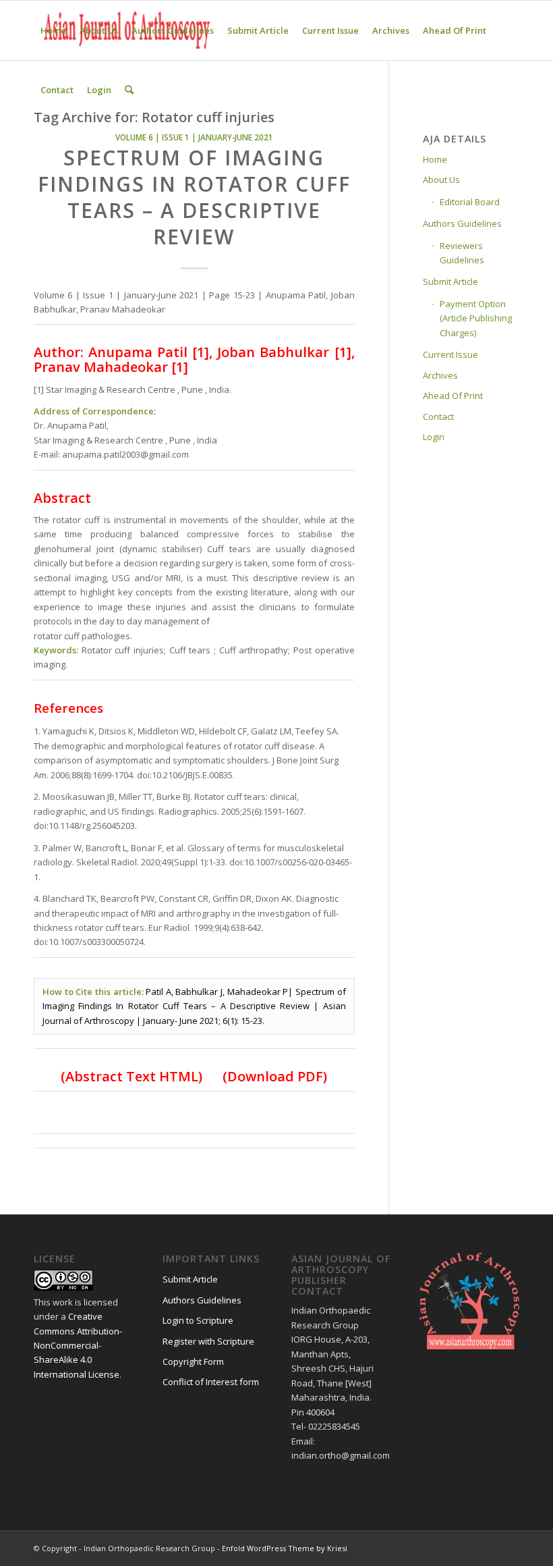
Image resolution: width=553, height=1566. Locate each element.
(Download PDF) (273, 1076)
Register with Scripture (208, 1341)
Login (433, 437)
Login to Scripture (198, 1320)
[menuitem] (53, 30)
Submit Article (450, 281)
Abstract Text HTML (131, 1076)
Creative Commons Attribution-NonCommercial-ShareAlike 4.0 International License (78, 1345)
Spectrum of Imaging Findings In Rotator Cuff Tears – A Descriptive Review (194, 197)
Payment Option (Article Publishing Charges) (476, 318)
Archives (440, 375)
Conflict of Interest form (211, 1382)
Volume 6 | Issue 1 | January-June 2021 (194, 137)
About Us (441, 179)
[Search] (129, 89)
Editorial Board (470, 202)
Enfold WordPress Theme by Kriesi (284, 1548)
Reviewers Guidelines (462, 253)
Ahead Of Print (453, 395)
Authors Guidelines (462, 223)
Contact (438, 416)
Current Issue (450, 354)
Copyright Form (193, 1361)
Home (435, 159)
